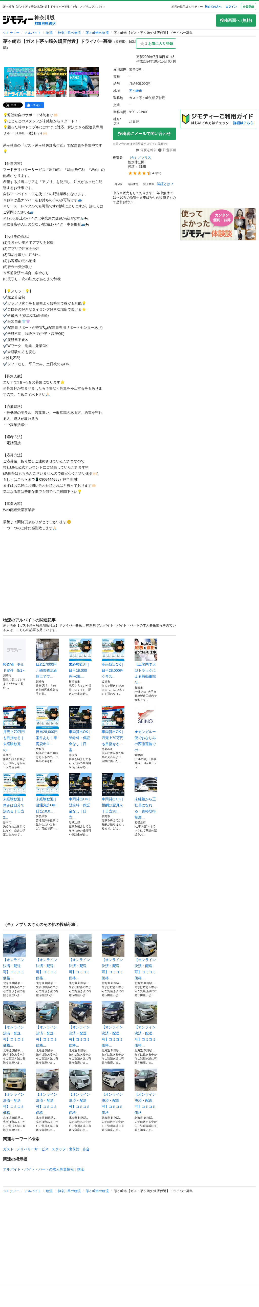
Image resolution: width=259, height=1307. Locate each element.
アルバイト (33, 33)
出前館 (74, 1149)
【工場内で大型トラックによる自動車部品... (145, 673)
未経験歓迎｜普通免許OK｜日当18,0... (47, 805)
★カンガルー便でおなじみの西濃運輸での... (145, 741)
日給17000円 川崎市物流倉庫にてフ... (47, 670)
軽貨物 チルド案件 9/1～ (14, 667)
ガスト (8, 1149)
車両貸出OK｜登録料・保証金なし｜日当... (80, 741)
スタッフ (59, 1149)
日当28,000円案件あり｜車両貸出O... (47, 738)
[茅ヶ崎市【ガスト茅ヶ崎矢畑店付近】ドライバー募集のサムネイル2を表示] (51, 82)
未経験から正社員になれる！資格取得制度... (145, 808)
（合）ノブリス (139, 157)
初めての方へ (213, 6)
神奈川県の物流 (69, 33)
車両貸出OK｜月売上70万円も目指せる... (113, 738)
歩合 (86, 1149)
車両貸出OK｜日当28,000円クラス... (113, 670)
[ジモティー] (18, 20)
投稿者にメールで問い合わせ (144, 133)
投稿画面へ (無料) (236, 20)
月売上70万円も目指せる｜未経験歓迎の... (14, 741)
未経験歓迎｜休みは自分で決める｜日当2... (13, 808)
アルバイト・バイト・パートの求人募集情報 (38, 1169)
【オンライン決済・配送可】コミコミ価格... (13, 969)
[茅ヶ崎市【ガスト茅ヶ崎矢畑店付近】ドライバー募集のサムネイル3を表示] (84, 82)
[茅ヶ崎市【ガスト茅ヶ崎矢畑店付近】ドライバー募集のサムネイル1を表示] (19, 82)
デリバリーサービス (33, 1149)
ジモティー (11, 33)
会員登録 (248, 6)
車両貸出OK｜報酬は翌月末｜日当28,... (113, 805)
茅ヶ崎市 (135, 91)
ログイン (231, 6)
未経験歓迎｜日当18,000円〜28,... (79, 670)
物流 (49, 33)
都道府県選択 (45, 24)
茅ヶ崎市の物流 (97, 33)
